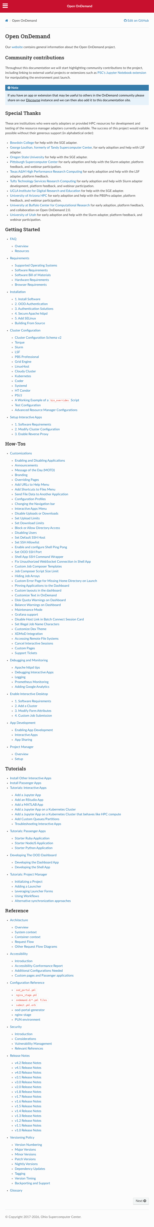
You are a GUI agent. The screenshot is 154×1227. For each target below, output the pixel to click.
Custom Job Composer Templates (38, 566)
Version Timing (25, 1178)
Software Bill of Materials (33, 275)
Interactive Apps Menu (31, 508)
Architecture (19, 920)
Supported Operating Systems (36, 265)
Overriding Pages (27, 479)
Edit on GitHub (138, 20)
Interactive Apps (26, 735)
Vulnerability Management (33, 1043)
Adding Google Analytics (32, 686)
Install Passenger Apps (25, 783)
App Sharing (23, 739)
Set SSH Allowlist (27, 542)
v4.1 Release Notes (28, 1067)
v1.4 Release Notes (28, 1111)
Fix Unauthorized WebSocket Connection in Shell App (53, 561)
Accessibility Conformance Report (39, 966)
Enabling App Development (34, 730)
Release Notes (20, 1055)
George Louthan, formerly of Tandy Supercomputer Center (51, 147)
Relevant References (29, 1048)
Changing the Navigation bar (35, 504)
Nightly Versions (26, 1164)
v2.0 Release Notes (28, 1087)
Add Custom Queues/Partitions (37, 819)
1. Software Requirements (33, 424)
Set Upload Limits (27, 518)
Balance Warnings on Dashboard (38, 605)
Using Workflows (27, 896)
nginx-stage (23, 1014)
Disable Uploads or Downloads (36, 513)
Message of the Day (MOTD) (35, 470)
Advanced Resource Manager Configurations (46, 410)
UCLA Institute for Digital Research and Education (45, 191)
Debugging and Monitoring (29, 660)
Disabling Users (26, 532)
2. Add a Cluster (26, 706)
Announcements (26, 465)
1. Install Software (27, 299)
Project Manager (21, 747)
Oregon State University (27, 157)
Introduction (23, 961)
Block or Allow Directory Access (37, 528)
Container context (28, 937)
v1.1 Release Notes (28, 1125)
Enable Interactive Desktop (29, 694)
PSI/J (18, 395)
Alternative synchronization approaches (43, 901)
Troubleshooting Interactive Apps (38, 824)
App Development (22, 722)
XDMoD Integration (29, 633)
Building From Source (30, 323)
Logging (20, 677)
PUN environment (27, 1019)
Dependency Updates (30, 1168)
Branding (21, 475)
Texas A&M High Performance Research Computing (46, 171)
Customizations (21, 453)
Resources (22, 251)
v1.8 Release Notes (28, 1091)
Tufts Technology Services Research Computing (43, 181)
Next (139, 1201)
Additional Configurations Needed (39, 970)
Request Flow (24, 941)
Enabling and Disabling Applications (40, 460)
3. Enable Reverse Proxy (31, 434)
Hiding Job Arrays (27, 576)
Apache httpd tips (27, 667)
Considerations (25, 1039)
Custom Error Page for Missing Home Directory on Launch (56, 581)
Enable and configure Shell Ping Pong (41, 547)
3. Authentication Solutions (34, 308)
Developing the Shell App (32, 867)
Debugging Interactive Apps (34, 672)
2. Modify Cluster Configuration (37, 429)
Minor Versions (25, 1154)
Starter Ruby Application (32, 838)
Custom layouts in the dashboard (38, 590)
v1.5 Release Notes (28, 1106)
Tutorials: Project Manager (28, 874)
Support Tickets (26, 653)
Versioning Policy (22, 1137)
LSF (17, 352)
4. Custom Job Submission (33, 715)
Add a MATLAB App (29, 804)
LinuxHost (22, 366)
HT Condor (22, 390)
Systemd (21, 385)
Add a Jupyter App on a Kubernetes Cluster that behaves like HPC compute (68, 814)
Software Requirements (31, 270)
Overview (21, 246)
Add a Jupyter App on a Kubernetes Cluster (45, 809)
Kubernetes (23, 376)
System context (26, 932)
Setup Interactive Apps (26, 417)
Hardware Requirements (32, 280)
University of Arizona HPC (28, 195)
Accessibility (19, 953)
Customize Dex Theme (30, 629)
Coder (19, 381)
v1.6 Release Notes (28, 1101)
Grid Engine (23, 361)
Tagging (20, 1173)
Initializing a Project (29, 881)
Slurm (19, 347)
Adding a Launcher (28, 886)
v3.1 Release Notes (28, 1077)
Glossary (16, 1190)
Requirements (19, 258)
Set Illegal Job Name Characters (37, 624)
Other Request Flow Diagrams (36, 946)
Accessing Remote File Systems (37, 638)
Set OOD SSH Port (28, 552)
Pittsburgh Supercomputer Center (34, 162)
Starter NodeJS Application (34, 843)
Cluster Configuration (25, 330)
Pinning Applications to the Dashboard (42, 585)
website (17, 47)
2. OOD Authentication (31, 304)
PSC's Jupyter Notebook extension (121, 72)
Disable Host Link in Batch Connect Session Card (49, 619)
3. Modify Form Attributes (33, 710)
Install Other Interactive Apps (30, 778)
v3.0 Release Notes (28, 1082)
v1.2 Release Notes (28, 1120)
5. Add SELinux (25, 318)
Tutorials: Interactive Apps (28, 787)
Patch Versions (25, 1159)
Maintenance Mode (28, 609)
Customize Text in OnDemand (36, 595)
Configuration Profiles (30, 499)
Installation (18, 292)
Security (16, 1026)
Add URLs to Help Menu (32, 484)
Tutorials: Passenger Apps (28, 831)
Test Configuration (28, 405)
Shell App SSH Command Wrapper (39, 556)
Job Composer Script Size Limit (37, 571)
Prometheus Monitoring (32, 682)
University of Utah (23, 215)
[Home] (6, 20)
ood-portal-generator (30, 1010)
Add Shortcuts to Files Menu (35, 489)
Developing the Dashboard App (37, 862)
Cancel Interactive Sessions (34, 643)
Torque (19, 342)
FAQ (13, 239)
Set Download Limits (29, 523)
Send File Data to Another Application (41, 494)
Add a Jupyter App (28, 795)
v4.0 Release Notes (28, 1072)
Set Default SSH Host (30, 537)
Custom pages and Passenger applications (44, 975)
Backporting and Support (32, 1183)
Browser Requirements (31, 284)
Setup (19, 759)
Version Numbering (28, 1144)
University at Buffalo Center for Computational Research (50, 205)
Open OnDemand (79, 6)
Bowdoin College (22, 142)
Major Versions (25, 1149)
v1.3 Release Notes (28, 1116)
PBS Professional (27, 357)
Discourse (33, 100)
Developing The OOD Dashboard (33, 855)
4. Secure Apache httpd (31, 313)
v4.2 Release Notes (28, 1063)
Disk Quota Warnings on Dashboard (40, 600)
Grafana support (26, 614)
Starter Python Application (34, 848)
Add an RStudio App (29, 799)
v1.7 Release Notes (28, 1096)
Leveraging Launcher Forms (34, 891)
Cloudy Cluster (25, 371)
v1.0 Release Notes (28, 1130)
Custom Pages (25, 648)
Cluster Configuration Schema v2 (38, 337)
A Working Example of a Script (47, 400)
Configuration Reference (27, 982)
